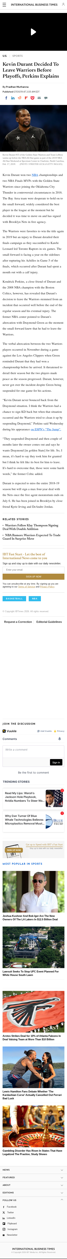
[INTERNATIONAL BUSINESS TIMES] (34, 5)
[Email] (39, 98)
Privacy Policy (47, 586)
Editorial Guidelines (49, 621)
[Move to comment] (46, 98)
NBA (35, 175)
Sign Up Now (14, 850)
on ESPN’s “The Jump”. (46, 429)
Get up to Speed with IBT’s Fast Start (44, 844)
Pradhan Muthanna (17, 86)
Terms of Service (26, 586)
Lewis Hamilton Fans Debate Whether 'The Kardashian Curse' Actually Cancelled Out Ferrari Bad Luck (32, 1095)
